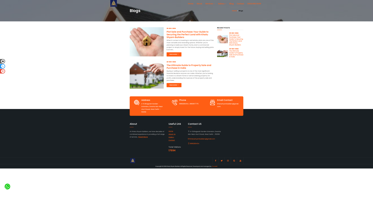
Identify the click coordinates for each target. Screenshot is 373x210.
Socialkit (214, 166)
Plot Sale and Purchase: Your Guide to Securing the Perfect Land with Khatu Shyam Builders (187, 34)
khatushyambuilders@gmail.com (202, 139)
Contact (240, 4)
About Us (172, 134)
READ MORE (173, 54)
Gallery (221, 4)
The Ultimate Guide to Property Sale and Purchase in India (189, 67)
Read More (143, 137)
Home (190, 4)
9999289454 (194, 143)
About (199, 4)
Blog (231, 4)
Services (209, 4)
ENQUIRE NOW (254, 4)
